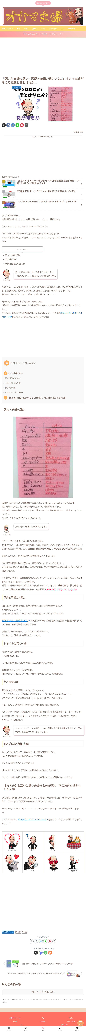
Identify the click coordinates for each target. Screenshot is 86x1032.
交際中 (15, 1021)
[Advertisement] (43, 57)
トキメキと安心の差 (12, 383)
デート (43, 1021)
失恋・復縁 (71, 1021)
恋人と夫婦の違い (15, 373)
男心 (43, 1018)
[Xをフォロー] (36, 953)
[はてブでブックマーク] (41, 941)
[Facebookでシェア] (36, 941)
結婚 (25, 932)
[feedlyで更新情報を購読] (45, 953)
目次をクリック (17, 363)
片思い (71, 1018)
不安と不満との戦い (12, 378)
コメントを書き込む (43, 992)
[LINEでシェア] (17, 125)
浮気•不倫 (64, 1025)
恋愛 (19, 932)
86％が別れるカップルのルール (32, 819)
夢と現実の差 (10, 388)
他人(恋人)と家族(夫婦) (14, 392)
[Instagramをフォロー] (41, 953)
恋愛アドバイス (9, 932)
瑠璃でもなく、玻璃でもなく (15, 620)
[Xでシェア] (4, 125)
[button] (26, 125)
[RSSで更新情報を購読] (50, 953)
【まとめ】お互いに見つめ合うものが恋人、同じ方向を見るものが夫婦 (37, 398)
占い (22, 1025)
